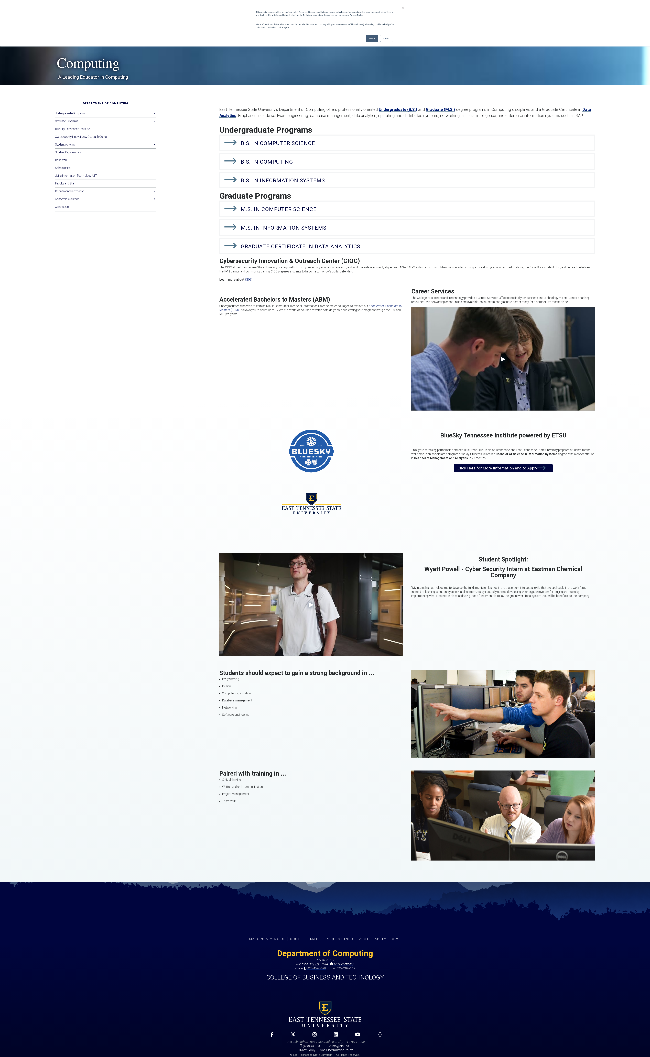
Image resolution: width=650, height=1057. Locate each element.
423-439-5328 (316, 968)
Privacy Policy (306, 1050)
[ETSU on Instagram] (313, 1036)
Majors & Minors (267, 939)
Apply (381, 939)
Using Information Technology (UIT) (76, 175)
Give (396, 939)
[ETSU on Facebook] (271, 1036)
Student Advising (65, 144)
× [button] (403, 6)
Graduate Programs (66, 121)
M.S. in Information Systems (283, 228)
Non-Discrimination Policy (336, 1050)
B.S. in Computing (267, 162)
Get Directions (343, 964)
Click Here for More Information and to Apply (497, 468)
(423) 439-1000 (313, 1046)
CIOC (248, 279)
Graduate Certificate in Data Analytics (300, 246)
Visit (364, 939)
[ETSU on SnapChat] (378, 1036)
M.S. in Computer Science (279, 209)
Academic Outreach (67, 199)
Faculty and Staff (65, 183)
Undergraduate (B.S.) (398, 109)
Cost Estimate (305, 939)
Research (61, 160)
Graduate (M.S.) (440, 109)
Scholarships (63, 168)
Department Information (69, 191)
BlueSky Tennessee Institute (72, 129)
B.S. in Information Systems (283, 180)
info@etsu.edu (341, 1046)
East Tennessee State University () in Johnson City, (325, 1015)
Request (339, 939)
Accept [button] (372, 38)
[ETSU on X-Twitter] (291, 1036)
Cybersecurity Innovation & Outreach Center (81, 136)
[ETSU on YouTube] (356, 1036)
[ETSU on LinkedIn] (334, 1036)
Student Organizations (68, 152)
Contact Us (62, 206)
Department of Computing (105, 103)
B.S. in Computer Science (278, 143)
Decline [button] (386, 38)
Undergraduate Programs (70, 113)
